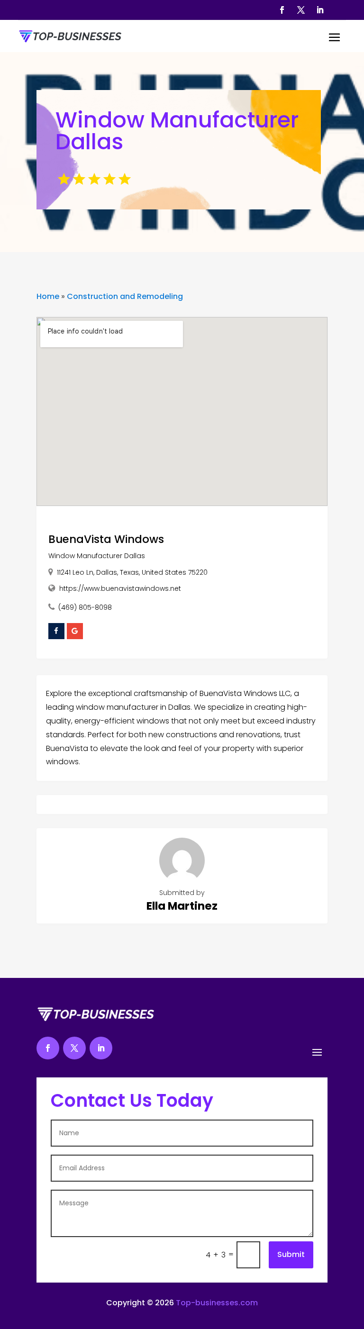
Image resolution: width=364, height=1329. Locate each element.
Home (47, 296)
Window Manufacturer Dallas (96, 556)
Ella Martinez (182, 905)
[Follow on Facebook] (282, 10)
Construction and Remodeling (125, 296)
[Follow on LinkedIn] (320, 10)
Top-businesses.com (217, 1302)
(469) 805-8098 (85, 607)
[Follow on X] (301, 10)
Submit (291, 1254)
